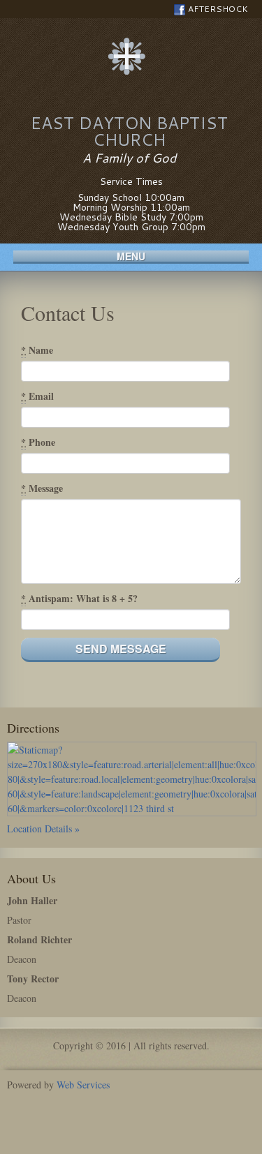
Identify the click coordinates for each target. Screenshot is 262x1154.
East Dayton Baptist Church (129, 131)
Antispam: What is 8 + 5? (79, 598)
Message (42, 488)
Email (37, 396)
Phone (38, 442)
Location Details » (43, 828)
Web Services (83, 1084)
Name (37, 350)
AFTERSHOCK (218, 9)
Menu (131, 256)
